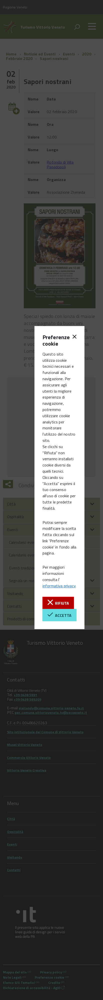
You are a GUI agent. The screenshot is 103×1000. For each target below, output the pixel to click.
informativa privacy (59, 586)
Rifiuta (61, 603)
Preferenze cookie (51, 340)
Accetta (62, 615)
